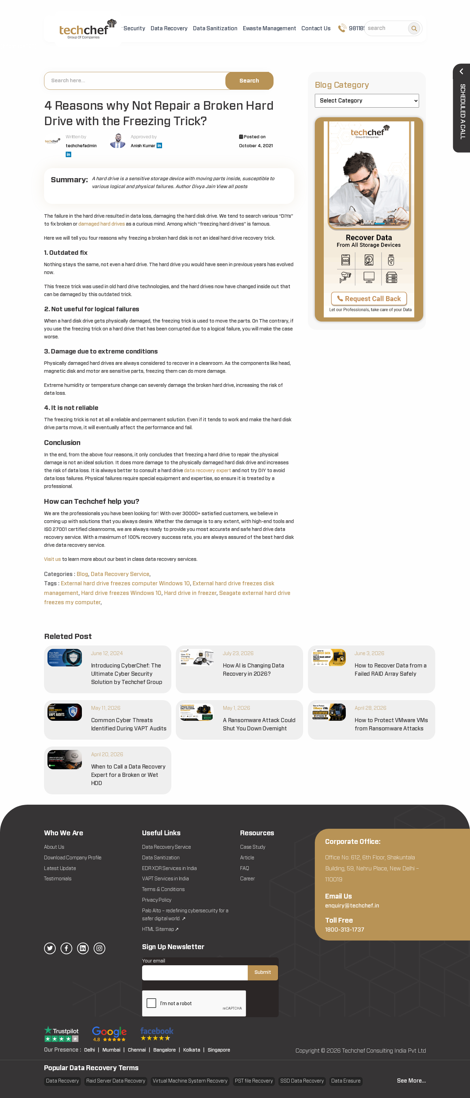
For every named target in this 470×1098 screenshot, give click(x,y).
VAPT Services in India (165, 879)
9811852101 (363, 28)
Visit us (52, 559)
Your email (153, 961)
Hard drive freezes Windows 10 (121, 593)
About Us (54, 847)
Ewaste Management (269, 28)
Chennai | (139, 1050)
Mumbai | (114, 1050)
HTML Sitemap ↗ (160, 929)
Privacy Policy (156, 900)
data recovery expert (207, 470)
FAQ (244, 868)
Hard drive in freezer (190, 593)
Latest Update (60, 868)
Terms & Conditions (163, 889)
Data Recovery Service (120, 574)
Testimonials (58, 879)
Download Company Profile (73, 858)
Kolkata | (194, 1050)
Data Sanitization (215, 28)
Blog (82, 574)
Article (247, 858)
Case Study (252, 847)
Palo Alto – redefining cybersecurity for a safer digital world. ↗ (185, 915)
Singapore (219, 1050)
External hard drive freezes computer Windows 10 (125, 583)
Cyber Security (126, 28)
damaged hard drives (101, 224)
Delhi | (91, 1050)
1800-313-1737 (344, 930)
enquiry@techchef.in (352, 906)
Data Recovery (169, 28)
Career (247, 879)
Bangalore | (166, 1050)
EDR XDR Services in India (169, 868)
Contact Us (315, 28)
